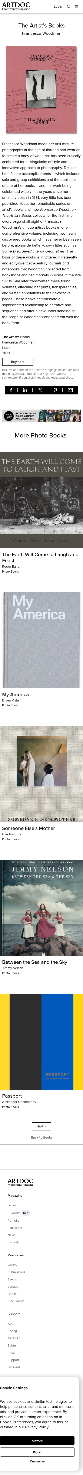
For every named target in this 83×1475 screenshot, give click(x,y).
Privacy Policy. (37, 1427)
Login (58, 6)
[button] (77, 6)
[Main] (16, 6)
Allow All (37, 1441)
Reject (37, 1452)
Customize (37, 1461)
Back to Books (41, 1137)
